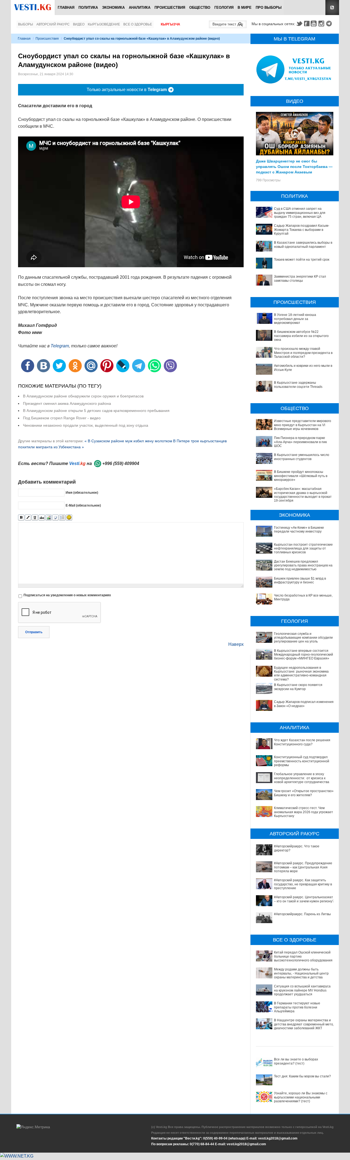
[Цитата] (55, 517)
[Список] (62, 517)
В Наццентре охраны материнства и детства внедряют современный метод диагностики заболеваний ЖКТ (304, 1024)
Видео (78, 24)
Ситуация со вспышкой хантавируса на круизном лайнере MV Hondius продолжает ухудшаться (302, 990)
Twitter (299, 24)
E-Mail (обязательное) (83, 505)
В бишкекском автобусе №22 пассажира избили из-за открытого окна (301, 336)
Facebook (307, 24)
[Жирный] (21, 517)
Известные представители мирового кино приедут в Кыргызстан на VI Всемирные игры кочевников (302, 425)
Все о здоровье (137, 24)
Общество (199, 7)
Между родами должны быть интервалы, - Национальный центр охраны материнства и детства (301, 973)
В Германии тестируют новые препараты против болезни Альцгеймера (297, 1007)
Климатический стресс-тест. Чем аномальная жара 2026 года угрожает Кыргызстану (303, 812)
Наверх (236, 644)
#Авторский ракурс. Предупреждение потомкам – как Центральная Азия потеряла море (303, 867)
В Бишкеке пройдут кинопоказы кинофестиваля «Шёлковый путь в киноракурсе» (300, 476)
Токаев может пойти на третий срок (301, 259)
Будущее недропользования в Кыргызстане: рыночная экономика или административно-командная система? (301, 673)
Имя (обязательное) (82, 493)
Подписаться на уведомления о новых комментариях (67, 595)
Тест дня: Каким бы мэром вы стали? (302, 1076)
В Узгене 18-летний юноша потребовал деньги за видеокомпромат (295, 319)
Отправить (33, 632)
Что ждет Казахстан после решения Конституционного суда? (302, 742)
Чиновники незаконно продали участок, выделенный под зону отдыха (85, 425)
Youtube (314, 24)
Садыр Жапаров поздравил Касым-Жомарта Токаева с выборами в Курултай (301, 230)
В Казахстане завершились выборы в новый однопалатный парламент (303, 244)
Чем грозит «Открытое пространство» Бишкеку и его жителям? (304, 793)
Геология (224, 7)
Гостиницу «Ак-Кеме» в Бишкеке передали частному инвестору (299, 529)
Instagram (322, 24)
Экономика (113, 7)
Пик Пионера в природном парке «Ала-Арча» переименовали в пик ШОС (300, 442)
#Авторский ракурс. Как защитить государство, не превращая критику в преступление (303, 884)
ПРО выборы (269, 7)
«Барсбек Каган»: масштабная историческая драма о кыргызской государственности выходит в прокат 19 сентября (303, 494)
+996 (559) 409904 (120, 463)
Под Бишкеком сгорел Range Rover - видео (62, 418)
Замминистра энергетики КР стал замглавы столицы (300, 278)
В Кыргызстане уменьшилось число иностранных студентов (301, 457)
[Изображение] (48, 517)
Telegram (330, 24)
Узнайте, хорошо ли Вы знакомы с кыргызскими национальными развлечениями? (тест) (300, 1097)
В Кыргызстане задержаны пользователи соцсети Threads (298, 384)
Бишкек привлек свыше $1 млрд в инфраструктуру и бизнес (300, 580)
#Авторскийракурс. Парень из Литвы (302, 914)
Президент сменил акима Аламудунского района (67, 403)
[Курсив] (28, 517)
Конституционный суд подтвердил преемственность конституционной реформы (301, 761)
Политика (88, 7)
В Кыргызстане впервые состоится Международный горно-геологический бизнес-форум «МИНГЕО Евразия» (303, 655)
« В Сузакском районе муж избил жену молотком (128, 441)
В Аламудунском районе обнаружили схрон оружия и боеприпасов (83, 396)
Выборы (25, 24)
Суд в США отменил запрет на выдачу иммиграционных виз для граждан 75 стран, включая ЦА (299, 213)
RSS (332, 7)
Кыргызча (170, 24)
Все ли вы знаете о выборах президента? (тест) (296, 1061)
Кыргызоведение (104, 24)
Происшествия (169, 7)
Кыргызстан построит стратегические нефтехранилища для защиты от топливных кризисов (303, 548)
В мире (245, 7)
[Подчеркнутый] (35, 517)
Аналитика (139, 7)
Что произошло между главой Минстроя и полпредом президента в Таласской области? (303, 353)
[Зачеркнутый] (42, 517)
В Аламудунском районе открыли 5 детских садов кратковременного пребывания (96, 410)
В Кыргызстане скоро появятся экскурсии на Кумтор (298, 687)
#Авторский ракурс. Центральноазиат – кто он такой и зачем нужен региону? (304, 899)
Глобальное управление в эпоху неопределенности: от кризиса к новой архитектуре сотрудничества (301, 778)
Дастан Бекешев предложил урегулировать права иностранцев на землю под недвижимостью (303, 565)
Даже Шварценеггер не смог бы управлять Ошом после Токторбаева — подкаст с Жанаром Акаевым (294, 166)
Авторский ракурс (53, 24)
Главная (66, 7)
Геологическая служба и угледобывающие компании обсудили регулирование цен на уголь (303, 638)
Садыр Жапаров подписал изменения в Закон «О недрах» (304, 704)
